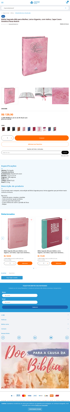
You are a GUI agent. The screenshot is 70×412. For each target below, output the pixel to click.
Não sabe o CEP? (65, 155)
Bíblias (12, 13)
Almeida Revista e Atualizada (22, 13)
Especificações (8, 166)
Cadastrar (35, 307)
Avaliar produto (13, 24)
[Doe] (35, 365)
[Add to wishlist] (31, 219)
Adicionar (25, 263)
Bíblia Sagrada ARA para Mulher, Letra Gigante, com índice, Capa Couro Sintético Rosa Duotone (50, 252)
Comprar (41, 138)
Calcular (65, 152)
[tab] (33, 268)
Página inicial (6, 13)
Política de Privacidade (41, 405)
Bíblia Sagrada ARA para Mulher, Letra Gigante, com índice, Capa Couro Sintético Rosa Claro (16, 252)
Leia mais (4, 108)
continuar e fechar (35, 409)
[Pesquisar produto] (66, 8)
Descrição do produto (12, 186)
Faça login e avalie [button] (11, 277)
